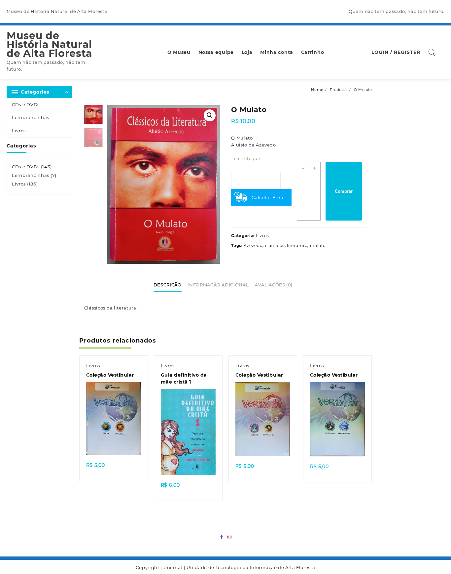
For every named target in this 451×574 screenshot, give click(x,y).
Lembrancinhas (30, 117)
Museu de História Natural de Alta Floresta (49, 44)
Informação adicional (218, 284)
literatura (297, 245)
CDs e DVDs (26, 104)
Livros (19, 130)
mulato (318, 245)
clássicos (275, 245)
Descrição (168, 284)
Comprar (344, 191)
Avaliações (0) (274, 284)
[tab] (170, 285)
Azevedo (253, 245)
